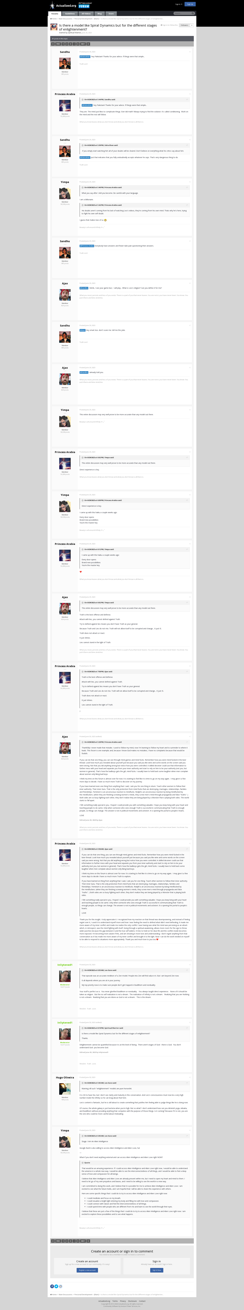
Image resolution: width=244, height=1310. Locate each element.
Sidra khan (109, 145)
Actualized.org (104, 1301)
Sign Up (190, 4)
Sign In (178, 4)
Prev (58, 44)
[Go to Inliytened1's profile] (65, 976)
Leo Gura (108, 970)
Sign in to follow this (170, 25)
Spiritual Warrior (74, 32)
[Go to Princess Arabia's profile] (65, 105)
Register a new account (87, 1270)
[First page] (53, 44)
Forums (54, 13)
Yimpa (65, 182)
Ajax (65, 283)
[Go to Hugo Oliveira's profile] (65, 1089)
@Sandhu (84, 288)
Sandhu (65, 52)
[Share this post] (189, 52)
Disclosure (132, 1301)
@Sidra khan (85, 57)
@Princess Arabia (87, 246)
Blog (100, 13)
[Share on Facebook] (52, 1286)
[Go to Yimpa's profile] (65, 193)
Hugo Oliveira (65, 1077)
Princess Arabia (65, 94)
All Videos (86, 13)
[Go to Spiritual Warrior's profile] (53, 27)
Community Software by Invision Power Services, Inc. (122, 1306)
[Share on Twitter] (56, 1286)
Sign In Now (157, 1270)
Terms (115, 1301)
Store (111, 13)
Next (83, 44)
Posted (87, 52)
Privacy (123, 1301)
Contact (142, 1301)
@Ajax (82, 330)
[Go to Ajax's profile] (65, 295)
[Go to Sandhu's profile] (65, 63)
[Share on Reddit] (60, 1286)
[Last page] (88, 44)
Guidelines (70, 13)
